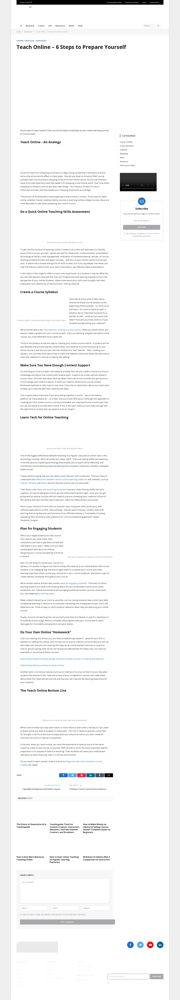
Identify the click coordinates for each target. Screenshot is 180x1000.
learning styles (47, 593)
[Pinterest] (8, 155)
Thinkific (32, 483)
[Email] (8, 161)
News (71, 25)
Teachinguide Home (114, 2)
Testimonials (154, 2)
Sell (50, 25)
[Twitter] (8, 143)
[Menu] (21, 25)
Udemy (23, 483)
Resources (60, 25)
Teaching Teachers (132, 2)
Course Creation (25, 40)
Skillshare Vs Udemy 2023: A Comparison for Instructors (96, 858)
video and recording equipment (52, 489)
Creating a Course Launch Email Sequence (87, 789)
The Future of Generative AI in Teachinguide (31, 825)
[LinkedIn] (8, 149)
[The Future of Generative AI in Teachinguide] (32, 812)
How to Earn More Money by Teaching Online (30, 858)
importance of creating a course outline (62, 329)
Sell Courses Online (127, 165)
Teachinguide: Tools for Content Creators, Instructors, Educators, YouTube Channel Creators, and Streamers (65, 828)
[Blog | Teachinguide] (90, 13)
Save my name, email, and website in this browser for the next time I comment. (54, 914)
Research (30, 25)
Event (144, 2)
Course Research (126, 146)
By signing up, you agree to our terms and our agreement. (136, 983)
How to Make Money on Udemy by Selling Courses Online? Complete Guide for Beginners (97, 828)
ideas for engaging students (73, 583)
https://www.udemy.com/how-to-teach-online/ (42, 665)
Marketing (124, 153)
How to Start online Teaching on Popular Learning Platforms (64, 860)
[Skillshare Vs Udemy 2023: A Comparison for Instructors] (98, 845)
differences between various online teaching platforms (61, 479)
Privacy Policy (137, 236)
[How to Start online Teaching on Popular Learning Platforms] (65, 845)
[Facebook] (8, 137)
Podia (43, 483)
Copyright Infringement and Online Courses (41, 789)
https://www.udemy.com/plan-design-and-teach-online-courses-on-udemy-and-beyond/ (62, 658)
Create (41, 25)
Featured (123, 150)
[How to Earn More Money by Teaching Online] (32, 845)
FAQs (80, 25)
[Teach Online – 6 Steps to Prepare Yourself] (90, 88)
